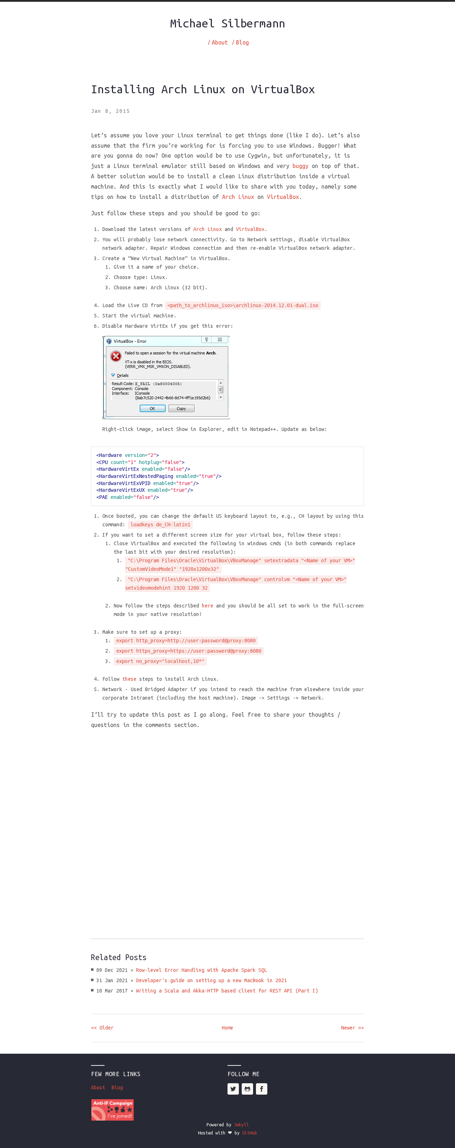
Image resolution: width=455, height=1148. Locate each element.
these (129, 679)
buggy (301, 166)
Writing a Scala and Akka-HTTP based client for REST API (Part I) (227, 991)
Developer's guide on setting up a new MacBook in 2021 (211, 980)
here (207, 606)
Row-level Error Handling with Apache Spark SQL (201, 970)
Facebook (261, 1089)
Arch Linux (238, 197)
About (220, 42)
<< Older (102, 1028)
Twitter (233, 1089)
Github (247, 1089)
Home (227, 1028)
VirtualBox (283, 197)
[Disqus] (227, 826)
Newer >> (352, 1028)
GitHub (249, 1132)
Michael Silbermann (227, 23)
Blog (242, 42)
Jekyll (241, 1124)
